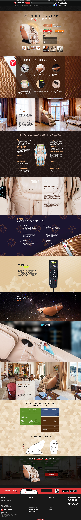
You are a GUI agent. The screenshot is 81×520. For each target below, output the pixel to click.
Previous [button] (20, 48)
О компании (19, 5)
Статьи (41, 5)
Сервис (34, 5)
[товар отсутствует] (55, 3)
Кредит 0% (51, 505)
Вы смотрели (40, 519)
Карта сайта (51, 509)
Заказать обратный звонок (63, 3)
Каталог (50, 501)
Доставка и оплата (25, 5)
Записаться (51, 474)
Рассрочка (30, 5)
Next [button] (41, 48)
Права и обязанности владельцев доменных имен (6, 506)
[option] (23, 48)
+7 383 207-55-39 (62, 2)
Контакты (37, 5)
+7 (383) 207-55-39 (6, 500)
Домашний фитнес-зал (62, 5)
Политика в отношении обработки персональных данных (7, 503)
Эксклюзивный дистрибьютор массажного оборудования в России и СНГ (57, 0)
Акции (15, 5)
